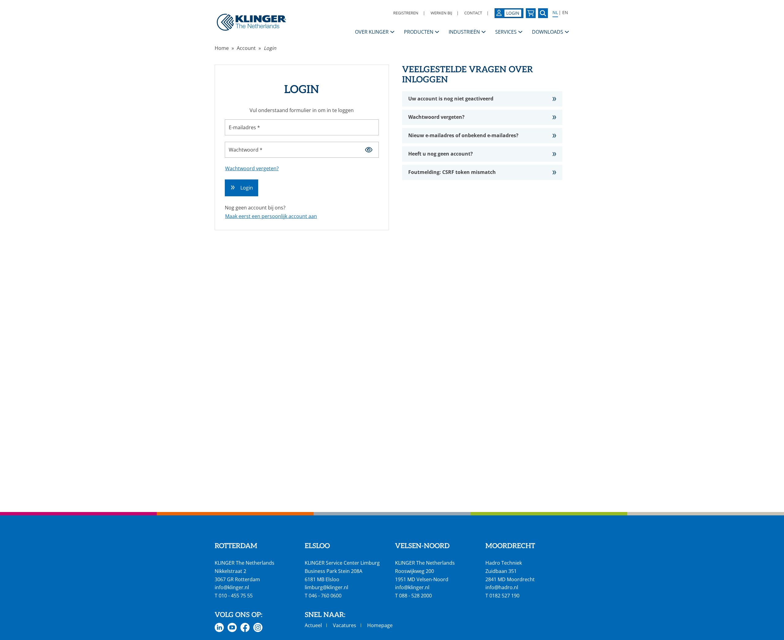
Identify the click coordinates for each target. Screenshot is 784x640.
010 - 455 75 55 (236, 596)
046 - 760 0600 (325, 596)
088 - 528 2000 (415, 596)
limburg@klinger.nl (326, 587)
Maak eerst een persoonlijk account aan (271, 216)
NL (555, 12)
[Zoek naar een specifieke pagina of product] (543, 13)
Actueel (313, 625)
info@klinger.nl (232, 587)
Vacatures (344, 625)
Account (246, 48)
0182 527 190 (504, 596)
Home (222, 48)
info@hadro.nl (501, 587)
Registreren (405, 12)
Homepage (380, 625)
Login (270, 48)
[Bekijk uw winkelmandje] (531, 13)
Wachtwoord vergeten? (252, 168)
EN (565, 12)
